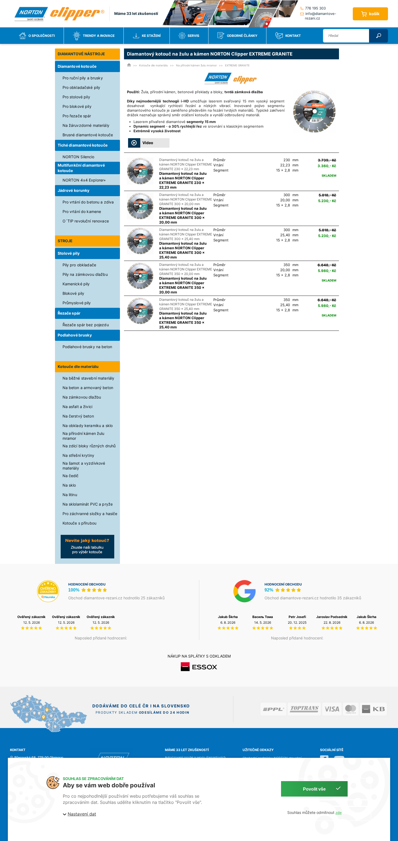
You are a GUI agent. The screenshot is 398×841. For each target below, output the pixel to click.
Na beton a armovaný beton (88, 387)
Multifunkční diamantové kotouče (81, 168)
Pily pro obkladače (79, 265)
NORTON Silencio (78, 156)
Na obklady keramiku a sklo (88, 425)
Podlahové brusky (75, 335)
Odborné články (242, 36)
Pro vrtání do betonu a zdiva (88, 202)
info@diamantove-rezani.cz (320, 15)
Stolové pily (69, 253)
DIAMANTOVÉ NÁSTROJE (81, 53)
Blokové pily (73, 293)
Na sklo (69, 485)
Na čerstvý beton (78, 416)
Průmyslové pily (77, 302)
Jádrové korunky (74, 190)
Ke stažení (151, 36)
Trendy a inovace (99, 36)
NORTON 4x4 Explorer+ (84, 180)
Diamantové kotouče (77, 66)
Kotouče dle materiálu (78, 366)
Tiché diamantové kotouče (82, 145)
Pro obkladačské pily (81, 87)
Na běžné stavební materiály (89, 378)
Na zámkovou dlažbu (82, 397)
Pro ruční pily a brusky (83, 78)
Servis (193, 36)
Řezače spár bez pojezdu (86, 324)
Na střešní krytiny (78, 455)
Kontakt (293, 36)
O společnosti (41, 36)
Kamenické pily (76, 284)
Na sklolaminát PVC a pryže (88, 504)
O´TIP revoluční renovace (86, 221)
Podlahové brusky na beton (87, 346)
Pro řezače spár (77, 116)
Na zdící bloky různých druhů (89, 446)
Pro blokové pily (77, 106)
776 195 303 (315, 8)
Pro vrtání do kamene (82, 211)
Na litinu (70, 494)
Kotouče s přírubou (80, 523)
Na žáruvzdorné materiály (86, 125)
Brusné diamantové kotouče (88, 134)
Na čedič (71, 475)
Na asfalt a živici (78, 406)
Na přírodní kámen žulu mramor (84, 436)
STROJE (65, 240)
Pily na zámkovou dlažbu (85, 274)
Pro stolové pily (76, 97)
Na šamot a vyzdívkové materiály (84, 465)
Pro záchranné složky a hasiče (90, 513)
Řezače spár (69, 313)
